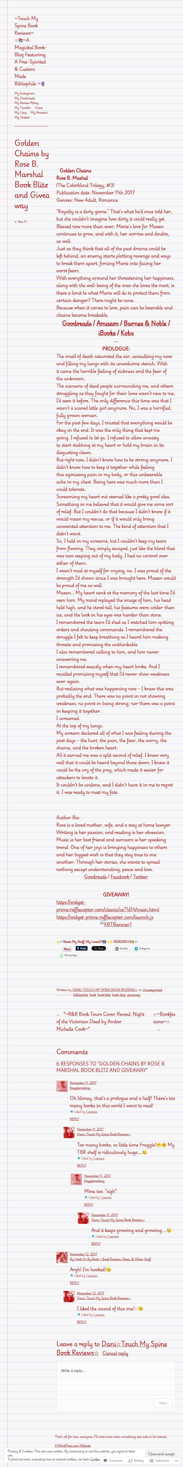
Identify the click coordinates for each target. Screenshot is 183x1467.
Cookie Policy (99, 1459)
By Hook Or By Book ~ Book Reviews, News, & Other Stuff (110, 1259)
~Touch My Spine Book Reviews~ (26, 25)
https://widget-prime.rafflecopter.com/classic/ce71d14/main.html (107, 905)
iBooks (107, 333)
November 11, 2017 (83, 1083)
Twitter (140, 876)
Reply (74, 1119)
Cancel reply (115, 1353)
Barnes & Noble (145, 323)
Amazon (107, 323)
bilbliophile (80, 995)
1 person (91, 1111)
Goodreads (77, 323)
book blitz (104, 995)
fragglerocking (80, 1088)
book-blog (119, 995)
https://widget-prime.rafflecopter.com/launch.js (104, 916)
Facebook (120, 876)
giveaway (133, 995)
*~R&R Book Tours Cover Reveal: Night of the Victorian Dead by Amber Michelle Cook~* (100, 1021)
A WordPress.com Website (73, 1445)
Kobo (127, 333)
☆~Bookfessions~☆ (164, 1017)
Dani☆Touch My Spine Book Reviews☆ (105, 990)
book (93, 995)
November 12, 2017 (83, 1254)
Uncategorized (152, 990)
